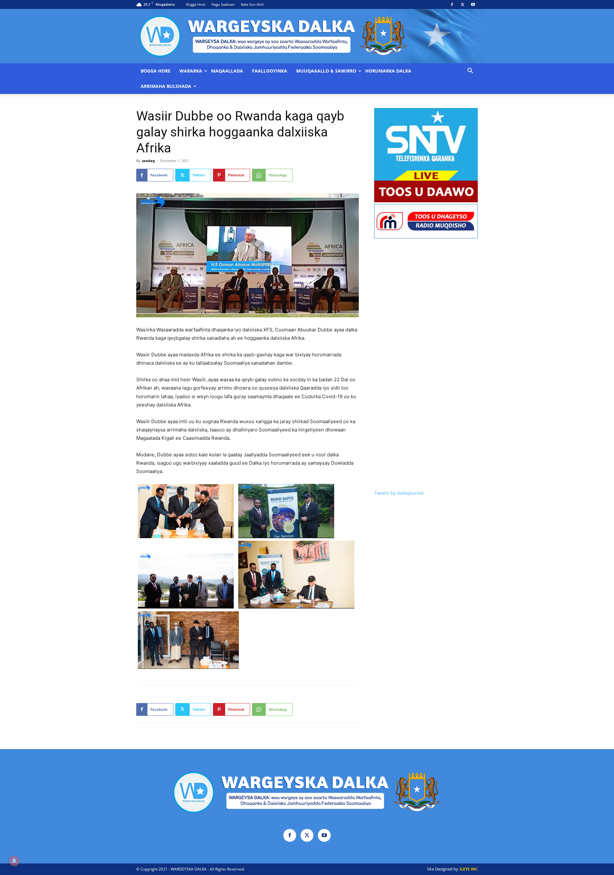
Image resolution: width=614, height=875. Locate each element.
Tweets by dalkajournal (399, 493)
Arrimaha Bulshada (166, 86)
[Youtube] (473, 4)
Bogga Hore (195, 4)
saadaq (148, 160)
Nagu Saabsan (223, 4)
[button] (470, 71)
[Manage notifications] (14, 861)
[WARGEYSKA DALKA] (307, 36)
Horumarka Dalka (388, 71)
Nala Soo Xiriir (252, 4)
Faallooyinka (269, 71)
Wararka (190, 71)
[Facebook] (452, 4)
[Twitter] (462, 4)
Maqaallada (227, 71)
